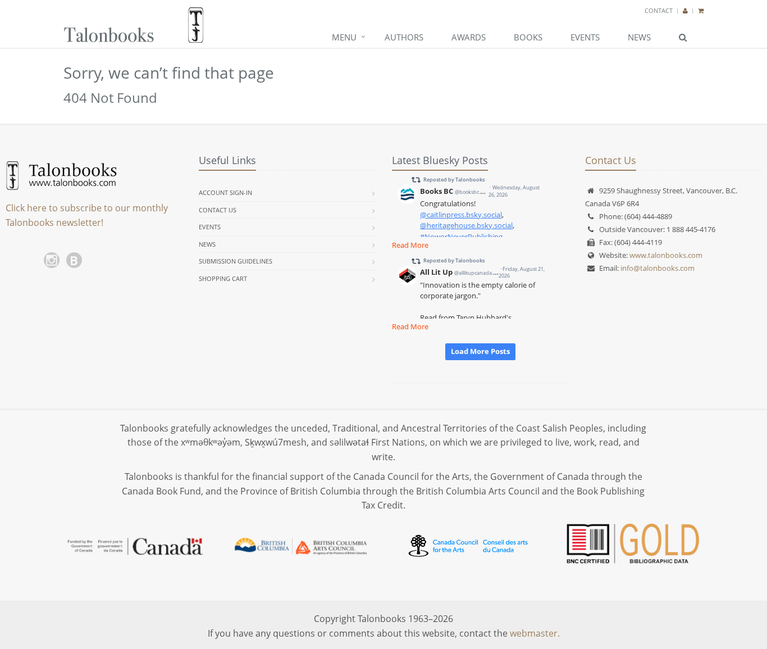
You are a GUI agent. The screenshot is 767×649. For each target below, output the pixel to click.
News (639, 37)
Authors (404, 37)
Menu (344, 37)
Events (585, 37)
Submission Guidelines (235, 261)
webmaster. (535, 633)
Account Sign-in (225, 192)
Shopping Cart (223, 278)
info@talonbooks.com (657, 268)
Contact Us (217, 210)
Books (528, 37)
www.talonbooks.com (665, 255)
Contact (659, 10)
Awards (468, 37)
